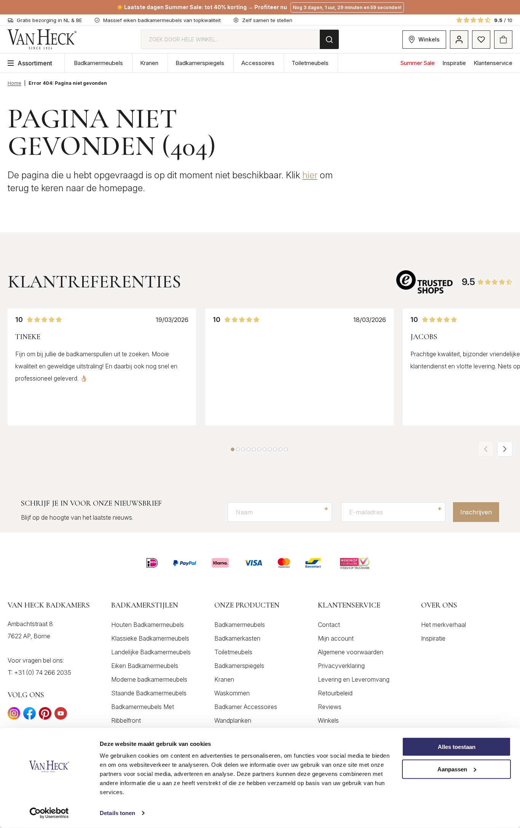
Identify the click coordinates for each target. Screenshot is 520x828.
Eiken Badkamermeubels (144, 665)
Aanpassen (452, 769)
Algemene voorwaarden (350, 652)
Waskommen (232, 693)
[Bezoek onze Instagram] (14, 715)
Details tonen (117, 813)
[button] (232, 449)
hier (309, 175)
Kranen (149, 63)
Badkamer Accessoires (245, 707)
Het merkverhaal (443, 624)
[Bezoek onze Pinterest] (45, 715)
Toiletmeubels (310, 63)
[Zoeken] (329, 39)
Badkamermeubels (98, 63)
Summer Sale (417, 63)
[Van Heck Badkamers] (42, 39)
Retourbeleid (335, 693)
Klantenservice (493, 63)
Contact (329, 624)
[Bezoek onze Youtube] (60, 715)
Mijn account (336, 638)
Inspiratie (454, 63)
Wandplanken (232, 720)
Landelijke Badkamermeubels (151, 652)
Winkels (429, 39)
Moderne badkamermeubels (149, 679)
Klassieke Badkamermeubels (150, 638)
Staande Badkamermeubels (149, 693)
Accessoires (257, 63)
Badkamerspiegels (199, 63)
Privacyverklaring (341, 665)
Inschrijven (476, 512)
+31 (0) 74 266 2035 (42, 672)
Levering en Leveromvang (353, 679)
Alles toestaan (456, 747)
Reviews (329, 707)
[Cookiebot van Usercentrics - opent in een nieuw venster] (49, 813)
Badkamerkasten (237, 638)
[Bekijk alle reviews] (425, 281)
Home (14, 83)
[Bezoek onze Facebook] (29, 715)
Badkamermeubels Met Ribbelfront (142, 713)
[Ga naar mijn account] (459, 39)
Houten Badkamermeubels (147, 624)
